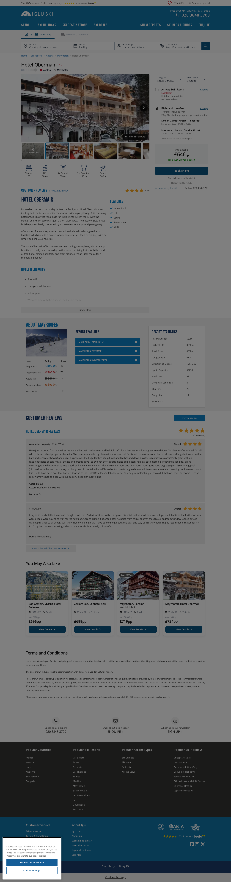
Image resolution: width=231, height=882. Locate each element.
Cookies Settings (32, 870)
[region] (32, 858)
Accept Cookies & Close (32, 862)
